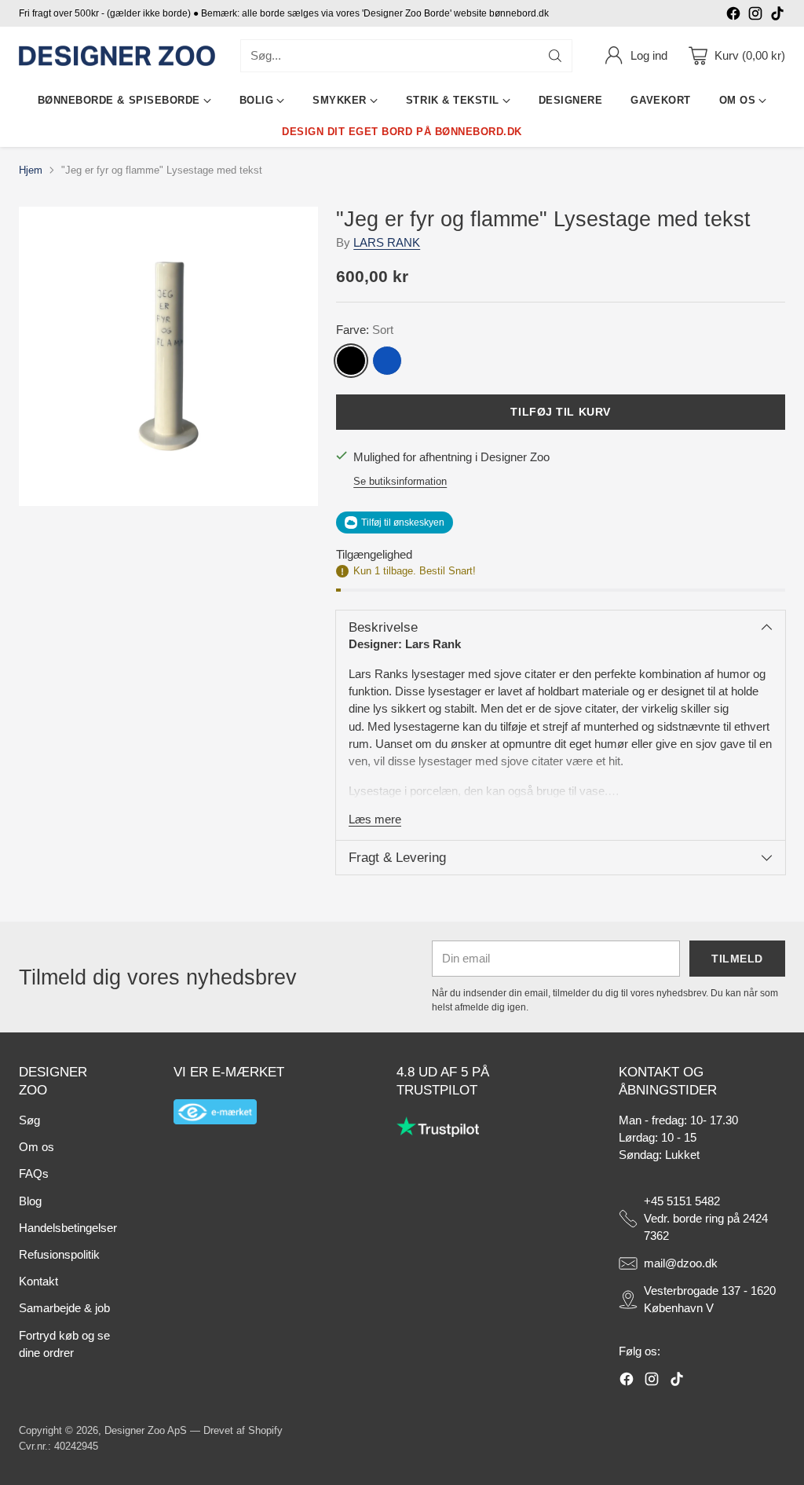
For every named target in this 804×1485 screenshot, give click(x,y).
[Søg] (555, 55)
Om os (36, 1147)
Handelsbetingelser (68, 1228)
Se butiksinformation (400, 481)
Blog (30, 1201)
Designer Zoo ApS (145, 1430)
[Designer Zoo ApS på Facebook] (733, 16)
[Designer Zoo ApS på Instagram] (755, 16)
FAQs (34, 1174)
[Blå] (387, 361)
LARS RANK (386, 242)
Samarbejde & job (64, 1308)
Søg (29, 1120)
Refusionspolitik (59, 1254)
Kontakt (38, 1281)
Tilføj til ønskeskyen (402, 522)
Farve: (364, 330)
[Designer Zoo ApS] (117, 56)
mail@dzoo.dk (681, 1263)
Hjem (30, 170)
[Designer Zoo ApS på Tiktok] (777, 16)
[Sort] (351, 361)
